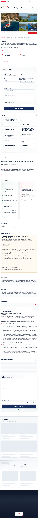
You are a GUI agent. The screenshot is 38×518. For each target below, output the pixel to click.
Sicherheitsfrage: (9, 102)
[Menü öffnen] (36, 2)
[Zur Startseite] (5, 2)
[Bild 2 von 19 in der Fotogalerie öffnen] (23, 17)
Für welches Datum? (7, 88)
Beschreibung (13, 37)
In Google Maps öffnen (31, 304)
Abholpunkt (33, 37)
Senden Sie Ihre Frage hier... (9, 93)
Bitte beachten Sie (27, 37)
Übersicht (3, 37)
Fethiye (13, 226)
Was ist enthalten (20, 37)
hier (6, 169)
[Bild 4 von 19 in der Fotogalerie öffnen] (23, 26)
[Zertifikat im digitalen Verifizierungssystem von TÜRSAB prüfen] (19, 514)
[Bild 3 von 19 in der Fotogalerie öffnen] (32, 17)
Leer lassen (6, 79)
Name (5, 78)
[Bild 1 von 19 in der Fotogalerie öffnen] (10, 22)
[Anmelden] (34, 2)
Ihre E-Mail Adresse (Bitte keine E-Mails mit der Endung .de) (26, 79)
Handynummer (7, 83)
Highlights (8, 37)
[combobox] (6, 86)
